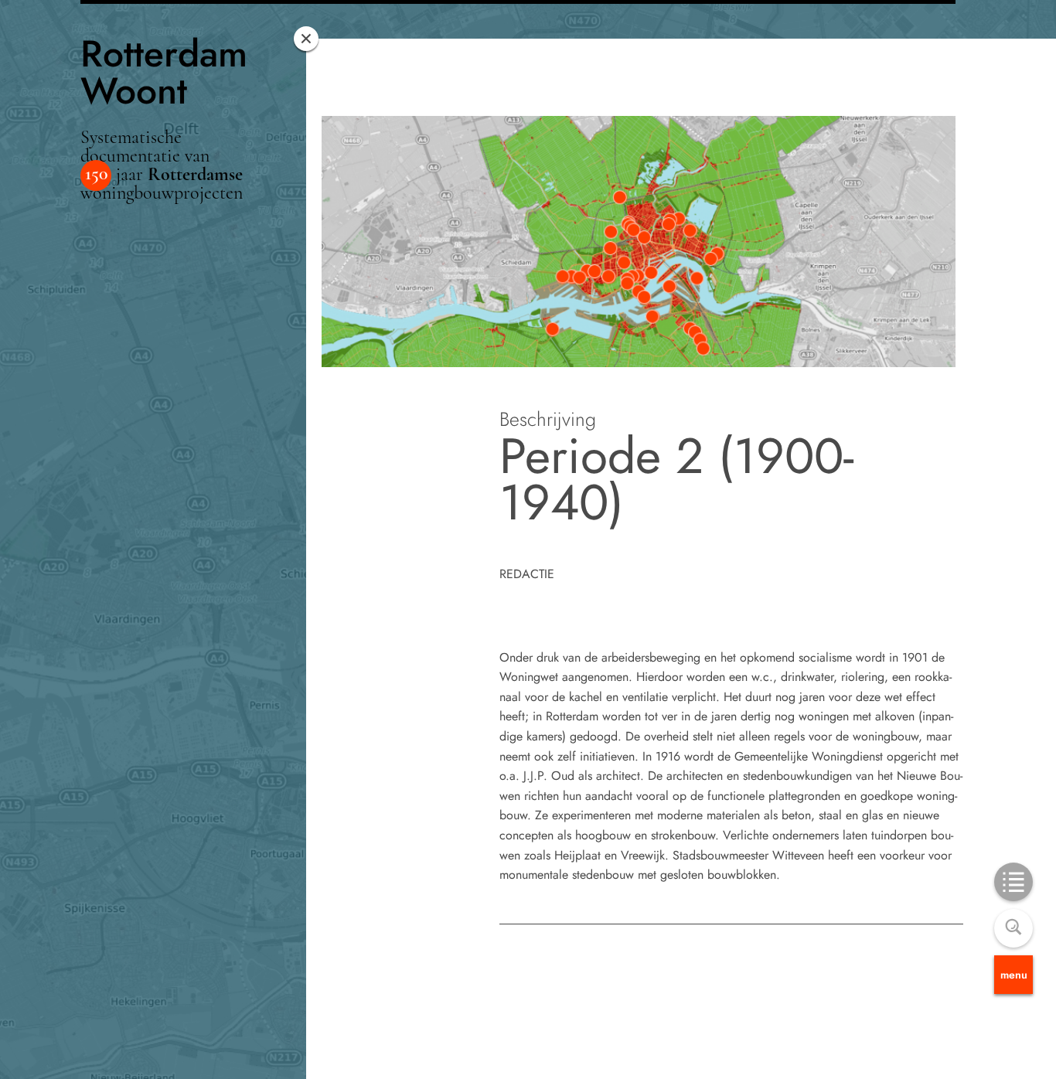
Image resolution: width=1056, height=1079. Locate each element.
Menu (1013, 974)
